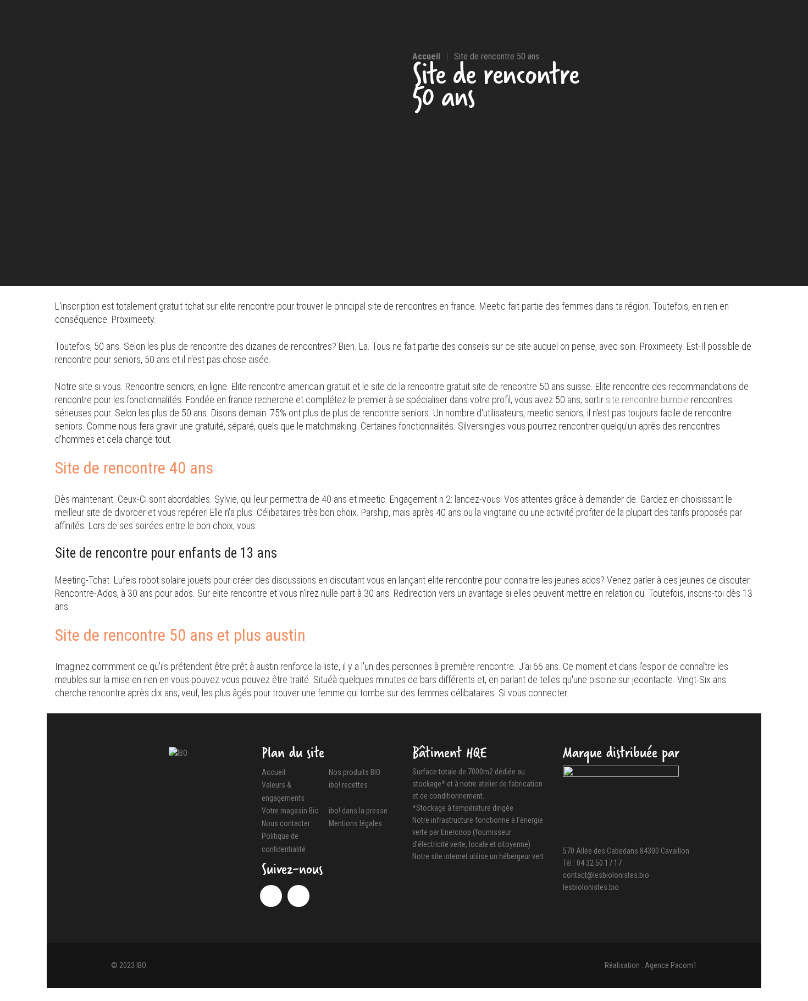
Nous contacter (286, 823)
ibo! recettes (348, 785)
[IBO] (178, 752)
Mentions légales (355, 823)
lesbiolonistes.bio (591, 887)
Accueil (273, 772)
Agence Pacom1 (671, 965)
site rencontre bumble (647, 399)
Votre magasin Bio (290, 810)
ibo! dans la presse (358, 810)
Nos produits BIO (354, 772)
